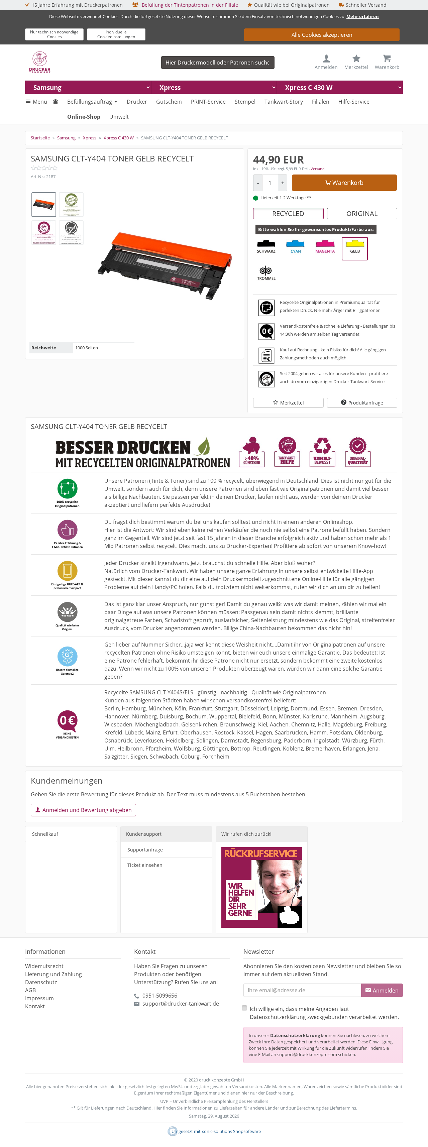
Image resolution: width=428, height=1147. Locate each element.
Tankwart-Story (283, 101)
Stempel (245, 101)
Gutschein (169, 101)
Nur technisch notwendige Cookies (54, 34)
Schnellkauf (45, 834)
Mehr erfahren (362, 16)
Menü (40, 101)
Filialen (320, 101)
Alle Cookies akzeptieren (322, 34)
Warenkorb (347, 183)
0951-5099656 (159, 995)
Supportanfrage (145, 849)
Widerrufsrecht (44, 966)
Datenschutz (41, 982)
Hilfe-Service (353, 101)
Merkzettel (292, 402)
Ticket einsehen (145, 865)
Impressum (39, 998)
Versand (318, 168)
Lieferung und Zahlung (53, 974)
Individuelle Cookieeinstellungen (116, 34)
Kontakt (35, 1006)
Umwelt (119, 116)
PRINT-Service (208, 101)
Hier (157, 1108)
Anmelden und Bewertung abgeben (87, 810)
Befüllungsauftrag (89, 101)
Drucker (137, 101)
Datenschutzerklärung (295, 1035)
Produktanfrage (365, 402)
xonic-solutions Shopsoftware (231, 1131)
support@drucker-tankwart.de (180, 1003)
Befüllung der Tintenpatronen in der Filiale (189, 5)
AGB (30, 990)
